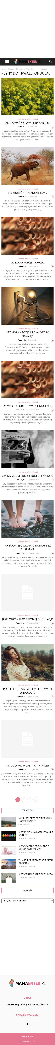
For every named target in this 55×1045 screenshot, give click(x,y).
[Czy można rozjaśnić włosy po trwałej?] (27, 305)
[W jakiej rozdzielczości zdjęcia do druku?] (8, 864)
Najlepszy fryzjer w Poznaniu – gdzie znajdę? (35, 819)
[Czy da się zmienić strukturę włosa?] (27, 449)
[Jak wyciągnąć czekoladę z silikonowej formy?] (8, 850)
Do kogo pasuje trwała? (27, 262)
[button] (51, 62)
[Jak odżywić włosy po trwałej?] (27, 739)
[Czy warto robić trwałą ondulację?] (27, 379)
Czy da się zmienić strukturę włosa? (27, 475)
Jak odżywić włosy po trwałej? (27, 765)
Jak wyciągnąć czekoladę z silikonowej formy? (33, 847)
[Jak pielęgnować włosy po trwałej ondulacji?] (27, 662)
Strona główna (7, 69)
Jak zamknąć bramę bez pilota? (36, 874)
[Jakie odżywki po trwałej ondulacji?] (27, 592)
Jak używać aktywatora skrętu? (27, 123)
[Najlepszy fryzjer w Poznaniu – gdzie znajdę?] (8, 822)
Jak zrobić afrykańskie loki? (27, 192)
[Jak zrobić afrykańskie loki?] (27, 166)
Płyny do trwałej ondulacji (27, 119)
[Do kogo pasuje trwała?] (27, 236)
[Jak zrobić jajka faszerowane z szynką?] (8, 836)
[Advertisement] (27, 28)
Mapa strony (27, 1036)
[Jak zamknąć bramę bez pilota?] (8, 878)
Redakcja (21, 127)
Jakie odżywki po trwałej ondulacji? (27, 619)
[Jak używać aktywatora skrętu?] (27, 96)
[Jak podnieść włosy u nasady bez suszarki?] (27, 519)
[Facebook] (28, 1024)
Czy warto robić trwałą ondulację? (27, 406)
